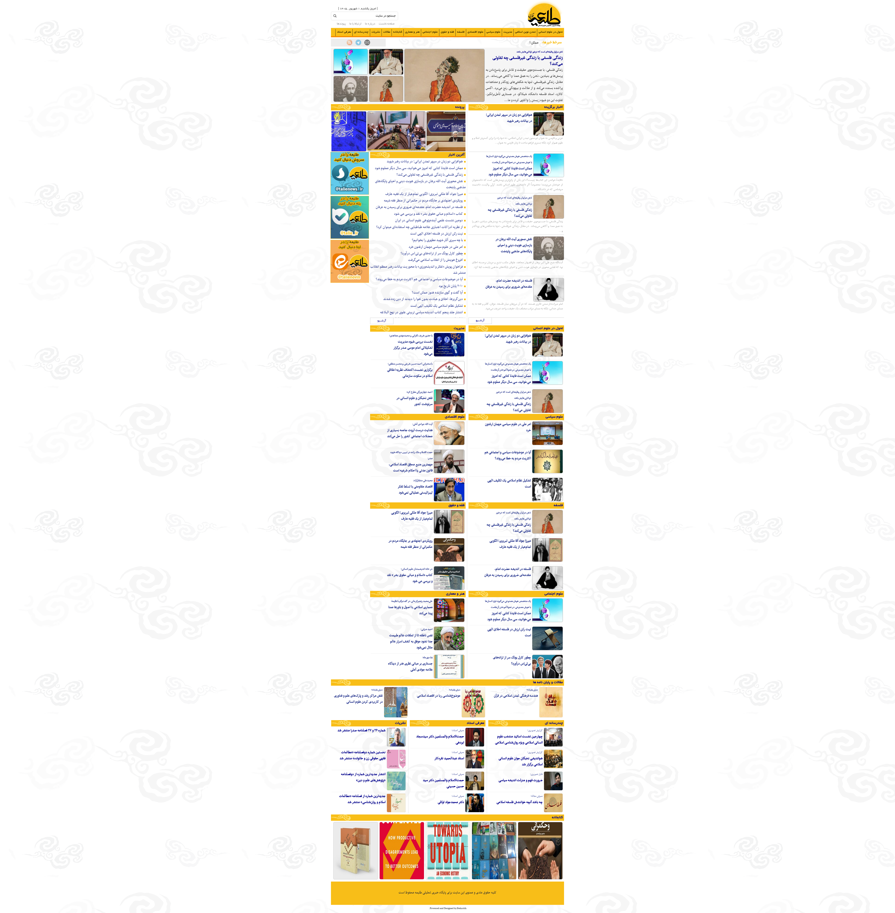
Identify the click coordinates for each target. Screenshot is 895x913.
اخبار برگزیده (553, 107)
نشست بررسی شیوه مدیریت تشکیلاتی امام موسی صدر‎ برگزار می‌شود (413, 348)
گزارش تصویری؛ (535, 730)
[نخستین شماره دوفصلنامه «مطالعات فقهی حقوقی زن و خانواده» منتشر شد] (396, 768)
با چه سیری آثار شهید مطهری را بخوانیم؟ (437, 240)
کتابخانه (397, 32)
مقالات (386, 32)
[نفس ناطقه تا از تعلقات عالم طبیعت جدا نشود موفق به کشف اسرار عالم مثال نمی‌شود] (449, 649)
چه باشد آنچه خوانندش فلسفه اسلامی (519, 802)
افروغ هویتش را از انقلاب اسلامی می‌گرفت (435, 260)
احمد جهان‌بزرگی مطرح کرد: (419, 392)
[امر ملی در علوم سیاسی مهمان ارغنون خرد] (547, 444)
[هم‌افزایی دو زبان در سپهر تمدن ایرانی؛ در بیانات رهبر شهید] (386, 74)
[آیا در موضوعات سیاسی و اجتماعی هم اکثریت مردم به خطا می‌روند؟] (547, 472)
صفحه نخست (387, 24)
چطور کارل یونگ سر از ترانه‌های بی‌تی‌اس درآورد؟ (432, 253)
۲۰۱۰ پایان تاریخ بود (451, 286)
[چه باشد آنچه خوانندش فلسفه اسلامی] (553, 811)
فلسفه (461, 32)
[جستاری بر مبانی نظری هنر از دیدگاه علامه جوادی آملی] (449, 677)
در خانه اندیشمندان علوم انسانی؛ (417, 569)
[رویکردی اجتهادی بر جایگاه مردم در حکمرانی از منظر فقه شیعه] (449, 561)
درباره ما (370, 24)
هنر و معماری (412, 32)
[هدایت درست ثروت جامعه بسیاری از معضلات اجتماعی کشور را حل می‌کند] (449, 444)
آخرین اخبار (456, 155)
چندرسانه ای (361, 32)
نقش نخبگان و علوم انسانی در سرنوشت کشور (414, 401)
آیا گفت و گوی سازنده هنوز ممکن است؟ (437, 293)
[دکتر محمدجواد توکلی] (474, 811)
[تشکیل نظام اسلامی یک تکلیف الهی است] (547, 500)
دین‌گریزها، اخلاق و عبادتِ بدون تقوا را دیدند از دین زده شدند (423, 299)
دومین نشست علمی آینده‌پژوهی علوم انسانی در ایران (429, 220)
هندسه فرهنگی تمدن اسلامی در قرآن (516, 696)
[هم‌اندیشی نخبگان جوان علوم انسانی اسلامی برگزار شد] (553, 768)
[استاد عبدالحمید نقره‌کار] (474, 768)
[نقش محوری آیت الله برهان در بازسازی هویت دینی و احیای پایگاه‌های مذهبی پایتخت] (351, 101)
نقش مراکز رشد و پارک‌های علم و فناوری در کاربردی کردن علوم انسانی (358, 699)
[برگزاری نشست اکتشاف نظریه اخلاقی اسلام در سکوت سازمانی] (449, 384)
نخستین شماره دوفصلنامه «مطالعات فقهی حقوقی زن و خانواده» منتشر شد (363, 755)
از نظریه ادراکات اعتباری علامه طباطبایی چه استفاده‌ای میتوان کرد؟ (419, 227)
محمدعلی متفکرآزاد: (423, 480)
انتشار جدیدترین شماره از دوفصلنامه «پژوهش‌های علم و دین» (363, 777)
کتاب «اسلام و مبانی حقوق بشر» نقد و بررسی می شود (428, 214)
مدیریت (507, 32)
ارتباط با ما (355, 24)
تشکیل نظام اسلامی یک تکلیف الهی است (436, 306)
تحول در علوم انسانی (551, 32)
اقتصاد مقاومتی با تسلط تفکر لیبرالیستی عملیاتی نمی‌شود (415, 490)
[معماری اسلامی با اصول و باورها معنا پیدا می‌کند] (449, 621)
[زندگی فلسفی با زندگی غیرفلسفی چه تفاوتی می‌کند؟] (444, 101)
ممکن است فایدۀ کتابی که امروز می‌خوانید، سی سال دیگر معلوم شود (510, 171)
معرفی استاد (344, 32)
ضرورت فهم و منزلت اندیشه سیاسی (521, 780)
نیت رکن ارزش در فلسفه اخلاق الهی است (436, 234)
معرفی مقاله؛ (537, 796)
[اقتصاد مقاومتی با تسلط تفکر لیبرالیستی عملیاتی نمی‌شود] (449, 500)
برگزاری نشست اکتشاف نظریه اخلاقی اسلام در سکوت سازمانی (410, 373)
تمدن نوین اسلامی (525, 32)
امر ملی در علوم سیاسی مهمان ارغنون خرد (436, 247)
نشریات (376, 32)
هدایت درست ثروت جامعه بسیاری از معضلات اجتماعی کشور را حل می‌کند (410, 433)
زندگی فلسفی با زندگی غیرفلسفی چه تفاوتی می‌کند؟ (527, 61)
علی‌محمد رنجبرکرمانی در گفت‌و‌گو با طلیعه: (412, 601)
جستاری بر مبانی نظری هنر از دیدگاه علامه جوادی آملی (410, 667)
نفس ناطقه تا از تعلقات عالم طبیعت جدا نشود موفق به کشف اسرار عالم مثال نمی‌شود (411, 642)
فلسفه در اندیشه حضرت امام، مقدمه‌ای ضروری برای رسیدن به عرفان (508, 284)
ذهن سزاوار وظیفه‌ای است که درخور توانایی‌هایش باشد (539, 52)
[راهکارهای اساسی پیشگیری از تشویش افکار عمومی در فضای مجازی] (396, 151)
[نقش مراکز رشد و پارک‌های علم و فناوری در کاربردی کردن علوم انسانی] (395, 717)
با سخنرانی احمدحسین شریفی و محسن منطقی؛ (410, 364)
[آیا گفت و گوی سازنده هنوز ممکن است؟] (402, 879)
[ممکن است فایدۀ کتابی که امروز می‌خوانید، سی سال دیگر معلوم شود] (351, 74)
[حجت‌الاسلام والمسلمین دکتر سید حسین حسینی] (474, 789)
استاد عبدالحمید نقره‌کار (449, 758)
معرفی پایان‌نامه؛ (532, 690)
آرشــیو (480, 320)
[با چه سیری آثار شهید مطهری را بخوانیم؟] (494, 879)
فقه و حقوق (447, 32)
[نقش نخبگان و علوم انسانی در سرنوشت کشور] (449, 412)
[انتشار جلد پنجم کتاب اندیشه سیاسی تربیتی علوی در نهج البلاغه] (356, 879)
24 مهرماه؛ (428, 657)
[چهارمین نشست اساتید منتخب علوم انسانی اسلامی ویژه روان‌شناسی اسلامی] (553, 746)
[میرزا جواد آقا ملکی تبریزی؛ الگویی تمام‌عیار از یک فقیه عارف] (547, 561)
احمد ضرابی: (426, 629)
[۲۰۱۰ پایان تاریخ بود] (448, 879)
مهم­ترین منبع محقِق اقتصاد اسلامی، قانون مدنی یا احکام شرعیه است (411, 468)
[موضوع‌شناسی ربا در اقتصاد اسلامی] (473, 717)
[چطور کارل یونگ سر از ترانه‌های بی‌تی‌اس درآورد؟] (547, 677)
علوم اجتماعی (430, 32)
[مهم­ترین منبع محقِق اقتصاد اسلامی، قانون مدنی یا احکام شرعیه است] (449, 472)
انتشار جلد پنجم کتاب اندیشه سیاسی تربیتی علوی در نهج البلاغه (421, 312)
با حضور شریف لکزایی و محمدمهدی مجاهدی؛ (411, 336)
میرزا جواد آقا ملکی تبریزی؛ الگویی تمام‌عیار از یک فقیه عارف (424, 194)
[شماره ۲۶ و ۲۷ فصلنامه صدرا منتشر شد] (396, 746)
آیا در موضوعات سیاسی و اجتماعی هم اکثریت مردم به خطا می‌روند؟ (419, 279)
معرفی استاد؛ (458, 730)
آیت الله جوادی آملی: (422, 424)
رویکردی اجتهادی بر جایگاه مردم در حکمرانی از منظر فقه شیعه (423, 201)
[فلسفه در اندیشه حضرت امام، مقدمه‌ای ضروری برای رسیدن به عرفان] (549, 301)
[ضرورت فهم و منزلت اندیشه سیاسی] (553, 789)
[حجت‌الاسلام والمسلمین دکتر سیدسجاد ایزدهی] (474, 746)
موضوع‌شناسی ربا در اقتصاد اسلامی (438, 696)
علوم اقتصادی (475, 32)
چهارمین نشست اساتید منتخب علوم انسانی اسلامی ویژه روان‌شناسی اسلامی (519, 740)
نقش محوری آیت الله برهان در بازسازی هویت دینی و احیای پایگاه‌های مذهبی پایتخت (514, 245)
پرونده (460, 107)
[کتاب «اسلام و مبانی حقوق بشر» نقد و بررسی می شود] (449, 589)
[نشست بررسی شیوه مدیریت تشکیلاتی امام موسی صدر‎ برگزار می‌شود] (449, 356)
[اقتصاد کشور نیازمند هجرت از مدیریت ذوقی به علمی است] (456, 151)
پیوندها (341, 24)
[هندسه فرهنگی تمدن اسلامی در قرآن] (551, 717)
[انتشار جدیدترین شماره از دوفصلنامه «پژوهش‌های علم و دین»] (396, 789)
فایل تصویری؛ (536, 774)
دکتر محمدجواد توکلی (451, 802)
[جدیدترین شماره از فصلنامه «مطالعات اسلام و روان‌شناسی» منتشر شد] (396, 811)
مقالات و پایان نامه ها (548, 682)
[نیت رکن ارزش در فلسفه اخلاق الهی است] (547, 649)
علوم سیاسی (493, 32)
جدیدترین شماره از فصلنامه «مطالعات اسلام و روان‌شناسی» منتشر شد (362, 799)
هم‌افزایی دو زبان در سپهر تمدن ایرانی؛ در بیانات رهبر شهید (509, 118)
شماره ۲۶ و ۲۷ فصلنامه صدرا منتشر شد (361, 730)
